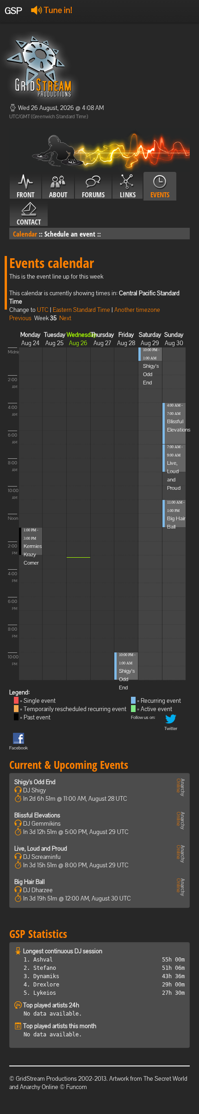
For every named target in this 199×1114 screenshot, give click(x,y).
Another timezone (137, 310)
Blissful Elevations (37, 815)
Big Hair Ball (29, 882)
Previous (20, 318)
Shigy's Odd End (127, 679)
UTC (43, 310)
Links (128, 194)
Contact (29, 221)
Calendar (25, 233)
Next (65, 318)
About (58, 194)
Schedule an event (69, 233)
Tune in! (57, 10)
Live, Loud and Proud (40, 848)
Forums (93, 194)
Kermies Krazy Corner (33, 554)
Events (159, 194)
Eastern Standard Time (81, 310)
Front (25, 194)
